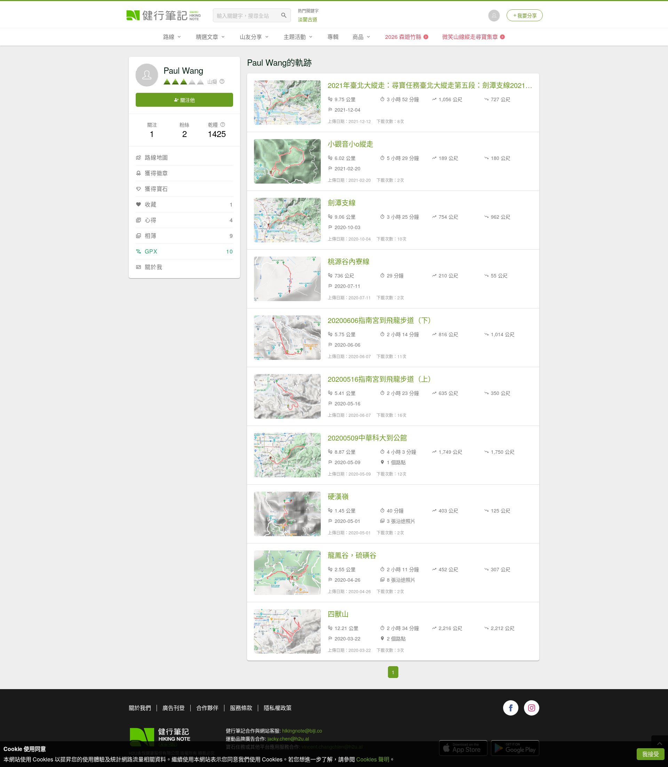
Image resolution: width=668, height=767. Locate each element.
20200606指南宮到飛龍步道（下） (381, 320)
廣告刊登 (173, 708)
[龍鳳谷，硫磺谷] (287, 572)
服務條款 (241, 708)
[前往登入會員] (494, 15)
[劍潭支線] (287, 220)
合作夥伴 (207, 708)
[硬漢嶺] (287, 514)
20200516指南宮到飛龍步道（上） (381, 379)
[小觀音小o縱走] (287, 161)
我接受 (650, 754)
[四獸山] (287, 631)
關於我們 (140, 708)
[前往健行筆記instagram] (531, 708)
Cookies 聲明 (372, 759)
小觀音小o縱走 (350, 144)
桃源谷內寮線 (348, 261)
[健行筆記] (163, 15)
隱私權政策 (278, 708)
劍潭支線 (342, 203)
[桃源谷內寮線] (287, 279)
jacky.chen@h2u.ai (288, 738)
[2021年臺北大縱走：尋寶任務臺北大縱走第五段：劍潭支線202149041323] (287, 102)
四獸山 (338, 614)
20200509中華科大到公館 (367, 438)
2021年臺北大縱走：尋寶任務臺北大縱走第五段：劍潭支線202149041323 (430, 85)
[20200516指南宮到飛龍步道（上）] (287, 396)
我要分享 (527, 15)
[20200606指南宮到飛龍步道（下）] (287, 337)
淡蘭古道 (307, 19)
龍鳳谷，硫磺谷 (352, 555)
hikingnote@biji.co (302, 730)
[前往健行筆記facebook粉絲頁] (510, 708)
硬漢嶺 (338, 496)
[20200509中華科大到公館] (287, 455)
